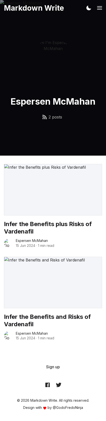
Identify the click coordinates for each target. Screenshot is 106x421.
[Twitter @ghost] (59, 385)
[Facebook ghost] (48, 385)
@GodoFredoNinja (68, 407)
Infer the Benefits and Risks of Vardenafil (47, 320)
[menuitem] (53, 367)
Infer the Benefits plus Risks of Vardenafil (48, 227)
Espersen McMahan (32, 240)
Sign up (53, 366)
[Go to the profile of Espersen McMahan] (8, 243)
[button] (88, 8)
